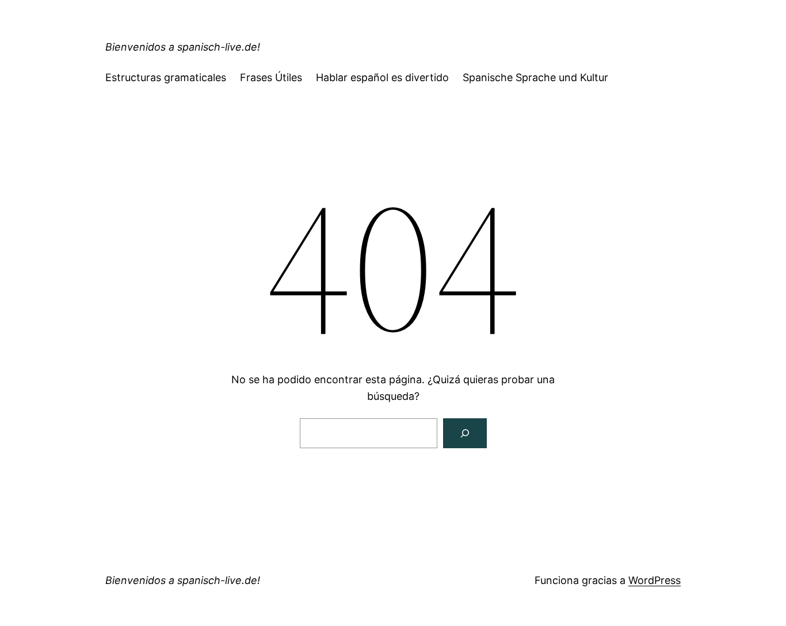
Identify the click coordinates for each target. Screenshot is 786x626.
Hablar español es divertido (382, 77)
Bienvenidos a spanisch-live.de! (182, 47)
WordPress (654, 580)
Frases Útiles (271, 77)
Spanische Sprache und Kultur (535, 77)
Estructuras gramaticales (165, 77)
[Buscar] (465, 433)
